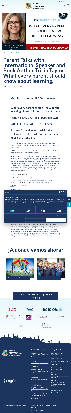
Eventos (6, 53)
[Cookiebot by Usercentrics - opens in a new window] (60, 192)
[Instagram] (38, 298)
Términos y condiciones (37, 405)
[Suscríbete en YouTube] (35, 298)
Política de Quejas (35, 407)
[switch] (28, 211)
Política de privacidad (50, 405)
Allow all (56, 220)
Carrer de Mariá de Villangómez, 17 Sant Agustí (39, 386)
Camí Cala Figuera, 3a (57, 382)
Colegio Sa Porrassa (17, 53)
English (63, 1)
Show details (60, 215)
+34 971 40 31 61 (36, 355)
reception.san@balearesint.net (40, 363)
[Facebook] (32, 298)
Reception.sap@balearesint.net (60, 361)
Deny (35, 220)
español (67, 1)
